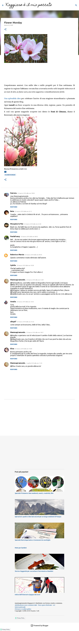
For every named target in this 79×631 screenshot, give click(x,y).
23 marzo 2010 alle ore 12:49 (34, 280)
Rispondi (13, 207)
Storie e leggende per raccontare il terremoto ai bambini (34, 571)
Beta (12, 211)
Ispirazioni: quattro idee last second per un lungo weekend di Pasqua (38, 516)
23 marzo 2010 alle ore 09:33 (33, 254)
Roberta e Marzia (17, 254)
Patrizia (13, 193)
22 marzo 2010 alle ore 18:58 (25, 193)
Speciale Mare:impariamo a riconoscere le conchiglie (32, 540)
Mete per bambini (21, 548)
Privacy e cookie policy (23, 609)
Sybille (13, 265)
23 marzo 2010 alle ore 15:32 (25, 321)
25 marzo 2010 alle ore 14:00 (23, 348)
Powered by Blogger (40, 625)
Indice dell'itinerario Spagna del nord (27, 594)
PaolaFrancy (15, 236)
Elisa (12, 349)
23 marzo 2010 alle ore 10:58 (25, 265)
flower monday (10, 174)
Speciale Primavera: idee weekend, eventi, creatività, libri (34, 493)
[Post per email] (5, 172)
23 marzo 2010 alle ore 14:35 (25, 301)
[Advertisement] (39, 419)
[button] (5, 29)
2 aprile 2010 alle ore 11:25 (34, 363)
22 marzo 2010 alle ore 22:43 (32, 224)
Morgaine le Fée (16, 224)
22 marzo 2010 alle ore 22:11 (23, 211)
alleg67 (13, 322)
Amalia (13, 302)
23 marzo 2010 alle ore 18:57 (34, 332)
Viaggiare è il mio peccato (29, 5)
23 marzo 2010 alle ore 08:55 (29, 236)
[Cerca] (76, 5)
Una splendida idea (12, 98)
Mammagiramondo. (18, 280)
